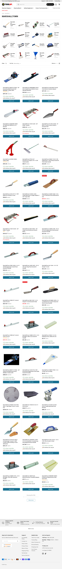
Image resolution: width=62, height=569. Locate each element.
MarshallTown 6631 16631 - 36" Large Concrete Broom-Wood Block (30, 230)
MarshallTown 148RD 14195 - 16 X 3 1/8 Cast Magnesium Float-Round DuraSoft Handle (50, 230)
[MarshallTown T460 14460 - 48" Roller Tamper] (11, 218)
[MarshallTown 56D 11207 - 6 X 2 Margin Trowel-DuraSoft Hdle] (31, 290)
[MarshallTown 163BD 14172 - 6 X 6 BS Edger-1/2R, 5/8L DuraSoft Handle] (11, 465)
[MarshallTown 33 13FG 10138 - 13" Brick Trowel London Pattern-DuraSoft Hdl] (50, 113)
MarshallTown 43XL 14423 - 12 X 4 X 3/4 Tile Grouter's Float (50, 440)
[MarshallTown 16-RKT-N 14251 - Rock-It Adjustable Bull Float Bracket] (50, 394)
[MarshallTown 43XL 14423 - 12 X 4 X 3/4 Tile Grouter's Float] (50, 429)
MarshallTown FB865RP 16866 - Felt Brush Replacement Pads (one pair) (50, 477)
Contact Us (24, 541)
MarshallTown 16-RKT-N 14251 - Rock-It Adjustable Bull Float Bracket (49, 406)
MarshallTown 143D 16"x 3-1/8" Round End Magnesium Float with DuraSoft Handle (31, 371)
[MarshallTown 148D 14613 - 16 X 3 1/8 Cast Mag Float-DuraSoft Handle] (31, 255)
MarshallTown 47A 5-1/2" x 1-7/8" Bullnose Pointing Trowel (11, 194)
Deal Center (5, 10)
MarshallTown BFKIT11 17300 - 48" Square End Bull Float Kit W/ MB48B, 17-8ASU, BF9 (11, 371)
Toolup (5, 564)
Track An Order (56, 8)
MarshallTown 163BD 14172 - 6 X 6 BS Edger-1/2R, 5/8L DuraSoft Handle (11, 477)
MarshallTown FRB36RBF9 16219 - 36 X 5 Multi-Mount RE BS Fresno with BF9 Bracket (31, 89)
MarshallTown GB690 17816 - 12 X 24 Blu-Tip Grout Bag (50, 370)
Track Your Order (35, 537)
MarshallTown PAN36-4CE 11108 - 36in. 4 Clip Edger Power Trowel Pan (11, 406)
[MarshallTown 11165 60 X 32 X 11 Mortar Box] (31, 394)
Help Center (24, 543)
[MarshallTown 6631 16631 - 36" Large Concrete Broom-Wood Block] (31, 218)
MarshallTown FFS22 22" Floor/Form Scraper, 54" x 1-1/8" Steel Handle (30, 160)
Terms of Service (25, 555)
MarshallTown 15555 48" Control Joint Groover (11, 336)
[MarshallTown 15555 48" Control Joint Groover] (11, 324)
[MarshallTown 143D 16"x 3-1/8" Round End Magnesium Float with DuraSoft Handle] (31, 359)
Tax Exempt (24, 553)
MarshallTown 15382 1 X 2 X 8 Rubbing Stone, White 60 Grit (49, 336)
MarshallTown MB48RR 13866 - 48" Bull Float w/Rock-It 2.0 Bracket (10, 125)
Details (18, 0)
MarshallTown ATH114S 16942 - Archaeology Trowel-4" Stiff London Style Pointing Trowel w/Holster (10, 441)
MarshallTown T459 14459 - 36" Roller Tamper (30, 124)
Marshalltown (7, 13)
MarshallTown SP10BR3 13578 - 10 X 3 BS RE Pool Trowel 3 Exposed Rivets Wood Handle (50, 302)
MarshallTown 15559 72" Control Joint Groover (11, 301)
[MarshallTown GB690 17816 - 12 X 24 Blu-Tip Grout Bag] (50, 359)
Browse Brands (34, 544)
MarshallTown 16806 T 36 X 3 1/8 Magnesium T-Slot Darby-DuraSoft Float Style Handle (50, 160)
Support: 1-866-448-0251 (47, 0)
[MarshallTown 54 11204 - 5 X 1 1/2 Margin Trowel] (50, 255)
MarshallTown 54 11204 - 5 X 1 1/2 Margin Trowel (50, 266)
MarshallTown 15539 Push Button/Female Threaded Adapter (31, 476)
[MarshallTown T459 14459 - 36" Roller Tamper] (31, 113)
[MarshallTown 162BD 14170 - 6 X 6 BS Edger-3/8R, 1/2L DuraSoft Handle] (31, 324)
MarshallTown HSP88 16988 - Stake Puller (10, 160)
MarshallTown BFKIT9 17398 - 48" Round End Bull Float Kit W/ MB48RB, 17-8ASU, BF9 (11, 89)
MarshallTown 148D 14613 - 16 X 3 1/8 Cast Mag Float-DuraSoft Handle (31, 267)
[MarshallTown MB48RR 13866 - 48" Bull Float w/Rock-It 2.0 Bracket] (11, 113)
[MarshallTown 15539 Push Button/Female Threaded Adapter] (31, 465)
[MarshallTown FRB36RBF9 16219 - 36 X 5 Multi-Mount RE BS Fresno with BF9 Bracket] (31, 77)
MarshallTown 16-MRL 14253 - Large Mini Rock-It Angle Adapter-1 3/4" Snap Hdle (31, 195)
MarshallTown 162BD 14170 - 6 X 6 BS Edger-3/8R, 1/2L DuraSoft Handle (31, 336)
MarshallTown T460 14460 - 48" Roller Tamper (11, 229)
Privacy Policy (25, 546)
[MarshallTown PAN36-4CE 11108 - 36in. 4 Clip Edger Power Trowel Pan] (11, 394)
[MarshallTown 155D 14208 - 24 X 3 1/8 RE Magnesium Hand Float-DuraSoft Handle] (11, 255)
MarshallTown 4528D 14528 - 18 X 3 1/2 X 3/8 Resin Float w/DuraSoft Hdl (50, 195)
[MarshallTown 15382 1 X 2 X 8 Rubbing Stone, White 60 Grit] (50, 324)
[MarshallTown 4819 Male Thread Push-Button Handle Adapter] (50, 77)
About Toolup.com (35, 542)
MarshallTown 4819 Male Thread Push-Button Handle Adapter (50, 88)
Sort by (11, 63)
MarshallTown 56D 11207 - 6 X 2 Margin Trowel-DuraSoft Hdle (30, 301)
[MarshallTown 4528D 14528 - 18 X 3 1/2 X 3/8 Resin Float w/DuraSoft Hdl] (50, 183)
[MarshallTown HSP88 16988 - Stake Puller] (11, 148)
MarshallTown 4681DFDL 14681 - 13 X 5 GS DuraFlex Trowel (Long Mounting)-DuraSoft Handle (30, 441)
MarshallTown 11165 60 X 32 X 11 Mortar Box (30, 405)
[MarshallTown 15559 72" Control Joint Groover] (11, 290)
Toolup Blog (57, 0)
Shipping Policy (25, 550)
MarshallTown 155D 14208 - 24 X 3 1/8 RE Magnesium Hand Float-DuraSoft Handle (11, 267)
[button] (59, 4)
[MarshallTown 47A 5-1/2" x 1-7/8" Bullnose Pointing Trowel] (11, 183)
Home (3, 13)
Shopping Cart (34, 547)
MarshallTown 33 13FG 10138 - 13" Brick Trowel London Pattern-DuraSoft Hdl (50, 125)
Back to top (31, 528)
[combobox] (31, 4)
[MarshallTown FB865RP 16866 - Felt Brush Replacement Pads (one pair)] (50, 465)
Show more (31, 500)
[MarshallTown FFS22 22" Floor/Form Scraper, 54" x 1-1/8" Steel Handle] (31, 148)
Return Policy (25, 548)
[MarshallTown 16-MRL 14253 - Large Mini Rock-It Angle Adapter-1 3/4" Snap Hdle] (31, 183)
